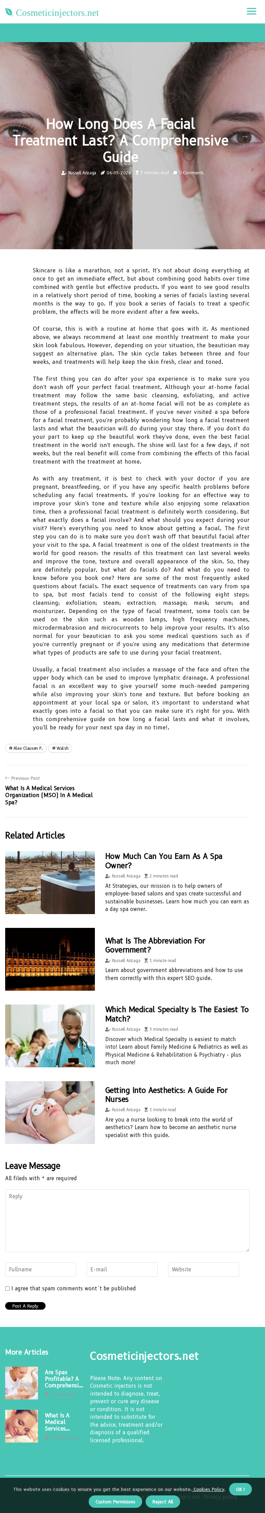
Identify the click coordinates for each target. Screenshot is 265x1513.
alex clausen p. (28, 748)
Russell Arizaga (82, 172)
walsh (63, 748)
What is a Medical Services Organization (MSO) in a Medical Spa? (62, 1422)
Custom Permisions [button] (115, 1501)
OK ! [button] (240, 1489)
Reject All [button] (163, 1501)
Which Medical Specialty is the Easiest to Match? (176, 1014)
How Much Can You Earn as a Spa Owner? (164, 861)
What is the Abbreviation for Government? (155, 945)
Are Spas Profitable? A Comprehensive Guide (65, 1379)
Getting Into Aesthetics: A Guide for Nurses (166, 1095)
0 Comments (191, 172)
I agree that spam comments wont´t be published (73, 1289)
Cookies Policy (208, 1489)
